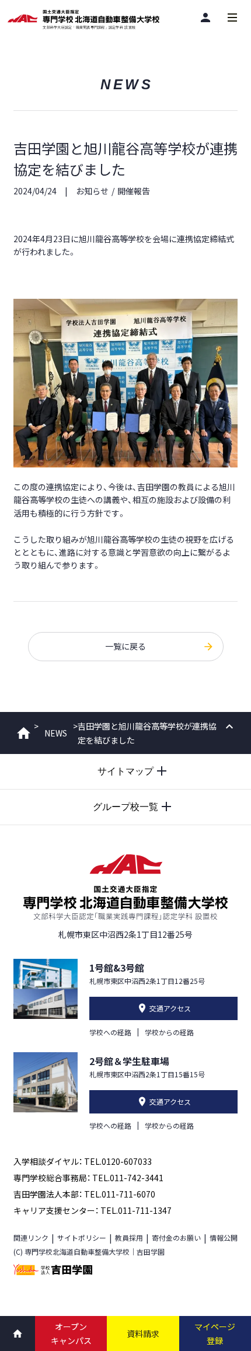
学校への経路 (110, 1032)
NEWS (55, 733)
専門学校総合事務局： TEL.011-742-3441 (88, 1178)
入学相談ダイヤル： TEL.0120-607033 (82, 1161)
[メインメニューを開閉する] (232, 17)
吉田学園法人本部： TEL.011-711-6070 (84, 1194)
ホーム (23, 733)
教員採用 (129, 1237)
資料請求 (143, 1333)
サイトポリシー (81, 1237)
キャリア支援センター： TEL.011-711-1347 (92, 1210)
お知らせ (92, 191)
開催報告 (133, 191)
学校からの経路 (169, 1032)
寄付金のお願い (176, 1237)
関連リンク (30, 1237)
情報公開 (224, 1237)
